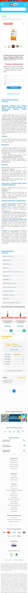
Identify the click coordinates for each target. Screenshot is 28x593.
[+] (7, 331)
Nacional (9, 264)
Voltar (4, 16)
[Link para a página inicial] (3, 19)
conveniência (16, 566)
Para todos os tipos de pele (15, 271)
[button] (2, 4)
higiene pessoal (4, 566)
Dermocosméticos (8, 19)
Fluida (8, 275)
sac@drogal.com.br (16, 579)
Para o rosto (13, 287)
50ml (10, 279)
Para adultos (13, 283)
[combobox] (13, 9)
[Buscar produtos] (24, 9)
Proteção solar (11, 295)
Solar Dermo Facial (16, 19)
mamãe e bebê (11, 566)
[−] (4, 331)
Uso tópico (17, 302)
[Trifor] (14, 1)
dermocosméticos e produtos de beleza (18, 565)
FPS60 (7, 298)
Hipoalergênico (10, 291)
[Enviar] (14, 87)
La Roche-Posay (13, 232)
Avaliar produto (14, 349)
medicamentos (6, 565)
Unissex (8, 260)
